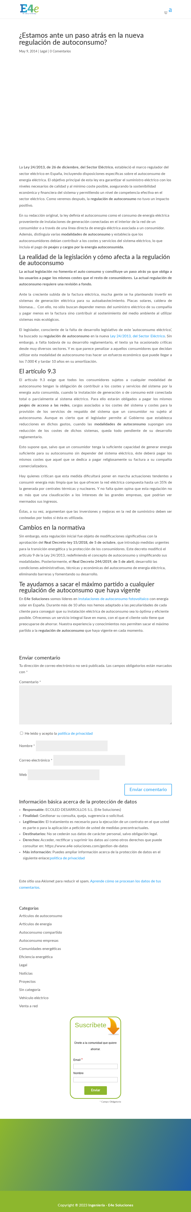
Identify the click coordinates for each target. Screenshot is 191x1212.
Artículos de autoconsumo (40, 916)
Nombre (27, 746)
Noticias (26, 973)
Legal (43, 51)
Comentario (30, 682)
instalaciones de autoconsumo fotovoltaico (113, 599)
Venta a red (28, 1006)
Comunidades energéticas (40, 949)
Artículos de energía (35, 924)
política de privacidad (75, 733)
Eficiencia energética (36, 957)
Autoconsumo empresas (38, 940)
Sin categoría (29, 990)
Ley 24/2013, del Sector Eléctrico (137, 336)
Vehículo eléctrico (33, 998)
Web (23, 775)
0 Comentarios (60, 51)
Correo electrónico (35, 760)
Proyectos (27, 981)
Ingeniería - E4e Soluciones (110, 1205)
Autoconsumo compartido (40, 932)
